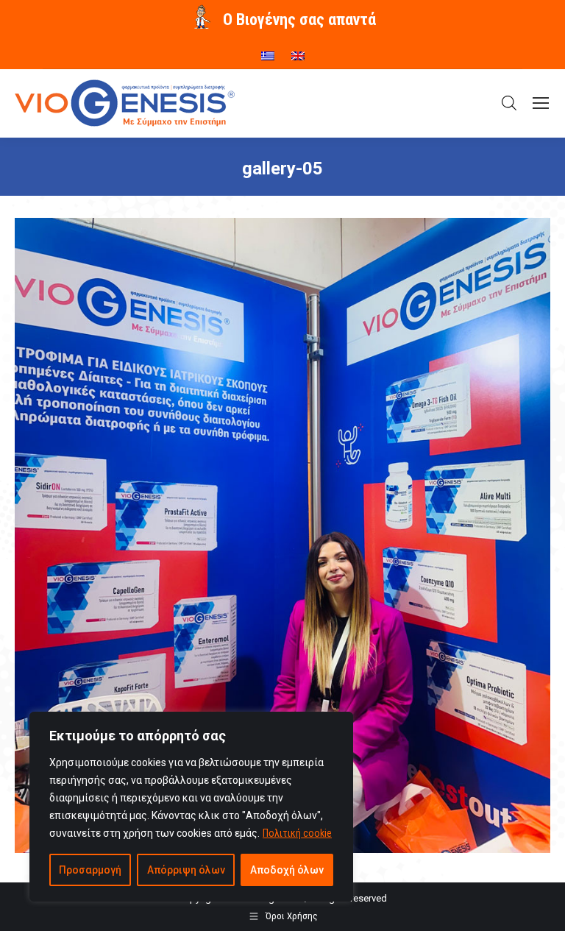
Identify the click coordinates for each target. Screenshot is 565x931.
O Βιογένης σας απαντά (299, 19)
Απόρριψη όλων (186, 870)
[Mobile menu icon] (540, 103)
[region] (191, 807)
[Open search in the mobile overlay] (509, 103)
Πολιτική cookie (297, 833)
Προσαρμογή (90, 870)
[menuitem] (268, 51)
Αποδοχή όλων (287, 870)
